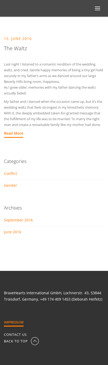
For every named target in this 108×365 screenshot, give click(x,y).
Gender (10, 185)
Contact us (15, 334)
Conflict (10, 173)
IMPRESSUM (14, 322)
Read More (13, 133)
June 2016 (12, 231)
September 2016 (18, 219)
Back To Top (16, 341)
